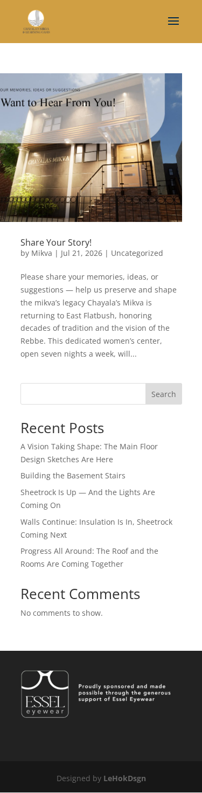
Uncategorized (137, 253)
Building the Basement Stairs (73, 475)
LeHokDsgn (124, 778)
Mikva (41, 253)
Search (163, 394)
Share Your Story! (56, 242)
